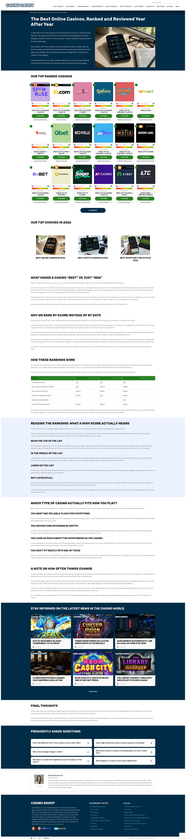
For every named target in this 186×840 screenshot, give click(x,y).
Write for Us (128, 826)
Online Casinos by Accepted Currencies (137, 818)
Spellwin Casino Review (103, 119)
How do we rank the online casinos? (136, 823)
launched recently (56, 283)
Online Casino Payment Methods (135, 815)
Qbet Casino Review (61, 161)
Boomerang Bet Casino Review (145, 161)
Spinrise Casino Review (40, 119)
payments (34, 436)
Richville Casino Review (82, 161)
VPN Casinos (95, 812)
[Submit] (177, 2)
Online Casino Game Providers (100, 821)
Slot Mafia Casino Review (125, 161)
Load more (93, 691)
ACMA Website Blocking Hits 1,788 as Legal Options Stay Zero (134, 642)
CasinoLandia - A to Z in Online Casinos (50, 824)
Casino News (129, 812)
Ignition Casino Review (40, 161)
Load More (93, 210)
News (177, 6)
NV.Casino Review (103, 202)
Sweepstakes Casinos (98, 818)
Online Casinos (83, 6)
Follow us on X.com (97, 829)
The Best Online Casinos (98, 806)
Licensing (41, 367)
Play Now (40, 116)
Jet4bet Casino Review (103, 161)
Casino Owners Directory (132, 821)
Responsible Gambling (132, 829)
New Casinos (70, 6)
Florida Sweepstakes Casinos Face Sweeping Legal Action (49, 679)
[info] (48, 104)
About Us (93, 823)
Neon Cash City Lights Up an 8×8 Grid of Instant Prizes (91, 679)
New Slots (150, 6)
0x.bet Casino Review (40, 202)
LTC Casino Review (145, 202)
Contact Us (94, 826)
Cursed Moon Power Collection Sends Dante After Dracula (92, 642)
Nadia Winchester (55, 775)
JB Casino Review (61, 119)
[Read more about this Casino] (40, 92)
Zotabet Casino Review (145, 119)
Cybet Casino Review (124, 202)
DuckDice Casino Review (61, 202)
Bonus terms (80, 367)
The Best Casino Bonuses (133, 806)
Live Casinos (138, 6)
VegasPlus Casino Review (82, 119)
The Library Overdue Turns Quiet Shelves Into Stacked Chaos (134, 679)
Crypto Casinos (111, 6)
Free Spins (160, 6)
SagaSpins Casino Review (82, 202)
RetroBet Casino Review (124, 119)
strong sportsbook (98, 543)
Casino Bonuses (96, 6)
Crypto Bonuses (125, 6)
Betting (170, 6)
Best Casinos (58, 6)
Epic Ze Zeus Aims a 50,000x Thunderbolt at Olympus (47, 642)
